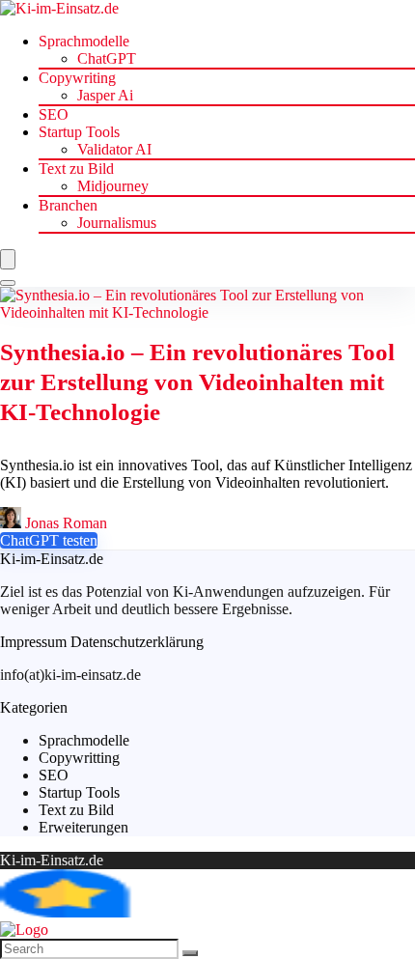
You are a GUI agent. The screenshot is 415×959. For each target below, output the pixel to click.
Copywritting (79, 757)
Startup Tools (79, 132)
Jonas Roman (64, 523)
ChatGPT (106, 58)
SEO (54, 114)
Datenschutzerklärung (137, 642)
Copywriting (77, 78)
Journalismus (116, 222)
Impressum (33, 642)
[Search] (7, 283)
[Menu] (7, 259)
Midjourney (113, 186)
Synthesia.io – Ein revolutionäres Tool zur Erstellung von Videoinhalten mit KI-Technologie (197, 382)
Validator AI (114, 149)
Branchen (68, 205)
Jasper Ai (105, 95)
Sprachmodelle (84, 41)
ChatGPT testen (48, 540)
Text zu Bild (76, 168)
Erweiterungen (83, 827)
